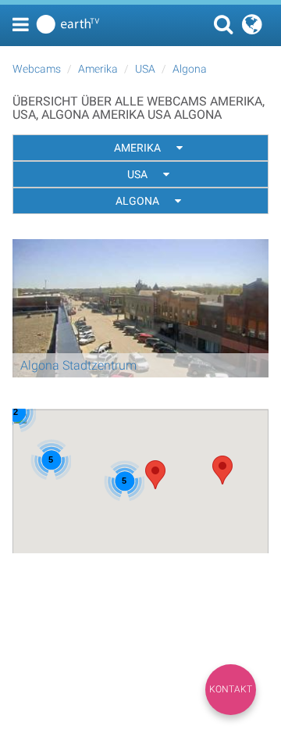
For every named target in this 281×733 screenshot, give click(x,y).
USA (145, 69)
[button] (222, 470)
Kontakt (230, 689)
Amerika (98, 69)
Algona (190, 69)
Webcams (36, 69)
